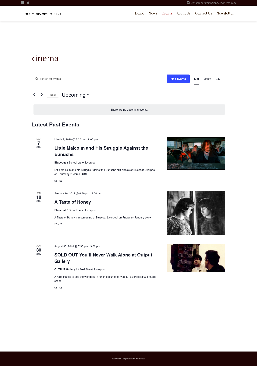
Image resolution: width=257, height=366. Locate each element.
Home (139, 13)
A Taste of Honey (72, 202)
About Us (184, 13)
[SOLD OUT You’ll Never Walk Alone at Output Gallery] (196, 258)
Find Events (178, 79)
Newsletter (225, 13)
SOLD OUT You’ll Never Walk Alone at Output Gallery (103, 257)
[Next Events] (41, 94)
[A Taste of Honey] (196, 213)
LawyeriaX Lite (118, 358)
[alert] (129, 109)
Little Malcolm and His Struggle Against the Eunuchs (101, 151)
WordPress (140, 358)
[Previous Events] (34, 94)
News (153, 13)
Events (167, 13)
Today (53, 94)
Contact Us (203, 13)
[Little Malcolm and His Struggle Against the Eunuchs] (196, 153)
